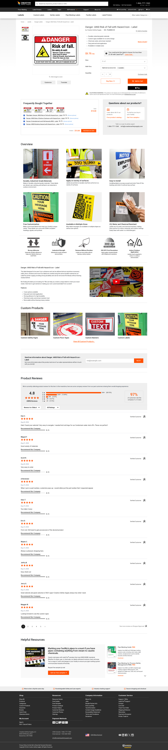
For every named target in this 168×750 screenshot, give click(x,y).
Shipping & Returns (124, 710)
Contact (121, 703)
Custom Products (32, 308)
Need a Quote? (142, 42)
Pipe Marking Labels (73, 15)
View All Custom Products (83, 342)
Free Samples (56, 703)
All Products (71, 10)
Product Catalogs (57, 705)
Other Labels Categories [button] (139, 15)
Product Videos (57, 708)
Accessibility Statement (92, 712)
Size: (87, 60)
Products (22, 701)
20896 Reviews (34, 401)
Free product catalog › (114, 117)
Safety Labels (55, 15)
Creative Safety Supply (35, 747)
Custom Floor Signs (61, 338)
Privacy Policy (23, 745)
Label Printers (37, 10)
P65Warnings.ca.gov (130, 94)
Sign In (142, 9)
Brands (21, 710)
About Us (98, 10)
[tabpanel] (125, 652)
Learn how (128, 54)
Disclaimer (88, 716)
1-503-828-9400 (66, 734)
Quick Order (133, 9)
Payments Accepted (125, 714)
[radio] (83, 392)
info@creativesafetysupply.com (132, 126)
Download (120, 658)
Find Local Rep (122, 9)
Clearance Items (24, 714)
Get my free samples (57, 673)
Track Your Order (124, 708)
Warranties (122, 712)
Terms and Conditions (92, 714)
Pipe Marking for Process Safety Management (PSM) (129, 664)
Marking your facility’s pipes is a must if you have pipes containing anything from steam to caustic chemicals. (71, 650)
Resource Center (57, 699)
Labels (49, 10)
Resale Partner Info (91, 703)
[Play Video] (25, 37)
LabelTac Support (124, 701)
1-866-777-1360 (143, 3)
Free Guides (56, 701)
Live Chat (121, 705)
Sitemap (55, 714)
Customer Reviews (58, 710)
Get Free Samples (126, 5)
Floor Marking (22, 10)
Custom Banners (92, 338)
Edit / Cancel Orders (25, 724)
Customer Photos (57, 712)
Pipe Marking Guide (124, 647)
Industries (22, 708)
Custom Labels (38, 15)
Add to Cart (139, 81)
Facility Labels (91, 15)
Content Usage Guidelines (93, 710)
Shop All (21, 699)
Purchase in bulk (142, 74)
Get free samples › (133, 117)
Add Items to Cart (88, 130)
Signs (59, 10)
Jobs (86, 701)
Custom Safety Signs (29, 338)
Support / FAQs (123, 699)
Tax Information (90, 708)
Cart (149, 9)
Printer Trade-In (123, 716)
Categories (22, 703)
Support (86, 10)
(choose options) (72, 115)
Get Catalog (116, 5)
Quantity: (88, 73)
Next (145, 675)
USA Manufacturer (96, 735)
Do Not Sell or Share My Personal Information (40, 745)
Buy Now (109, 81)
